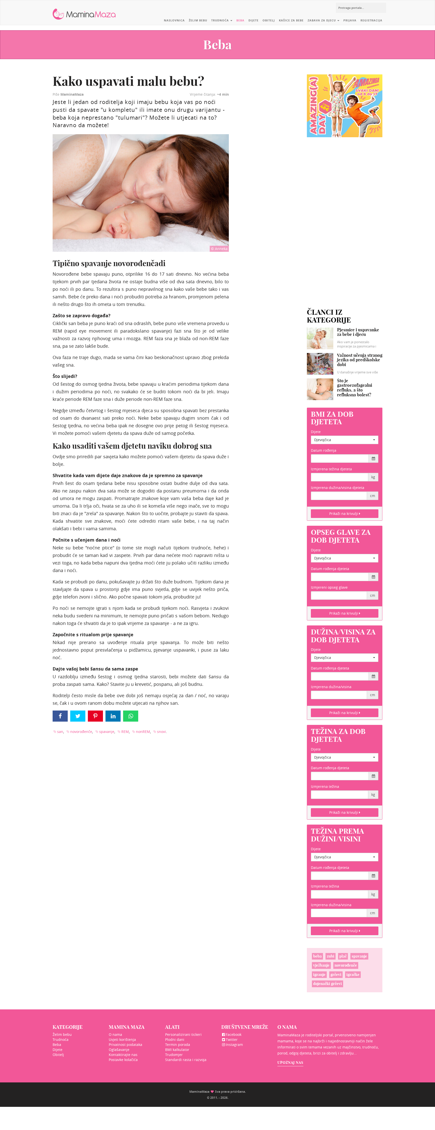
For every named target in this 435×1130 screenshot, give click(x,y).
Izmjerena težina (325, 786)
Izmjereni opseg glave (329, 587)
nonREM (143, 731)
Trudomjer (174, 1054)
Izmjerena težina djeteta (331, 469)
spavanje (106, 731)
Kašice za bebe (291, 20)
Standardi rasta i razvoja (185, 1059)
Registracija (371, 20)
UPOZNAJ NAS (290, 1062)
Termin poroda (177, 1044)
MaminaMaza (84, 10)
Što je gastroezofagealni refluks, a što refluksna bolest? (354, 387)
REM (125, 731)
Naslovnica (174, 20)
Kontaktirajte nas (123, 1054)
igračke (352, 974)
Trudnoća (220, 20)
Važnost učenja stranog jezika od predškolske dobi (359, 359)
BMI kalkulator (177, 1049)
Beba (240, 20)
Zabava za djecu (322, 20)
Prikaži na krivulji (344, 513)
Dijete (253, 20)
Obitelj (269, 20)
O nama (115, 1034)
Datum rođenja (323, 450)
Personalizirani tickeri (183, 1034)
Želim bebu (198, 20)
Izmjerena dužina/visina (331, 686)
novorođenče (81, 731)
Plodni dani (174, 1039)
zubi (330, 956)
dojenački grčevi (327, 983)
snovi (161, 731)
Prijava (349, 20)
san (60, 731)
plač (343, 956)
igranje (319, 974)
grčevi (336, 974)
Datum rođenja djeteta (330, 568)
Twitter (232, 1039)
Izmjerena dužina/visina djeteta (337, 487)
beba (317, 956)
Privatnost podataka (125, 1044)
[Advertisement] (344, 216)
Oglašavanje (119, 1049)
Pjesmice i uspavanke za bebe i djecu (358, 332)
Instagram (234, 1044)
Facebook (233, 1034)
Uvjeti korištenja (122, 1039)
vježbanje (321, 965)
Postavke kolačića (123, 1059)
